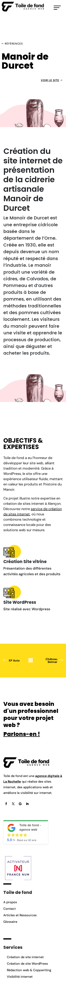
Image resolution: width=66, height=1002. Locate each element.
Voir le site (50, 80)
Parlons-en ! (21, 734)
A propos (10, 902)
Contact (9, 909)
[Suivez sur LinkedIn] (27, 804)
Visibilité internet (20, 977)
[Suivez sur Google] (20, 804)
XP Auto (14, 660)
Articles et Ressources (20, 915)
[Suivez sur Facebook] (6, 804)
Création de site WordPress (27, 964)
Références (14, 43)
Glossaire (10, 922)
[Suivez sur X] (13, 804)
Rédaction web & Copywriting (29, 970)
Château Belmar (51, 660)
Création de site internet (25, 957)
